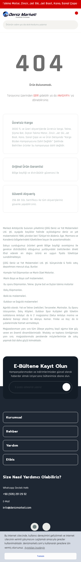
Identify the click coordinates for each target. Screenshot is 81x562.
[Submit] (66, 387)
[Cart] (74, 14)
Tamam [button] (40, 556)
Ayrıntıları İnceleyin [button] (35, 547)
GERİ (36, 95)
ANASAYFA (63, 95)
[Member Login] (67, 14)
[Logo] (20, 14)
